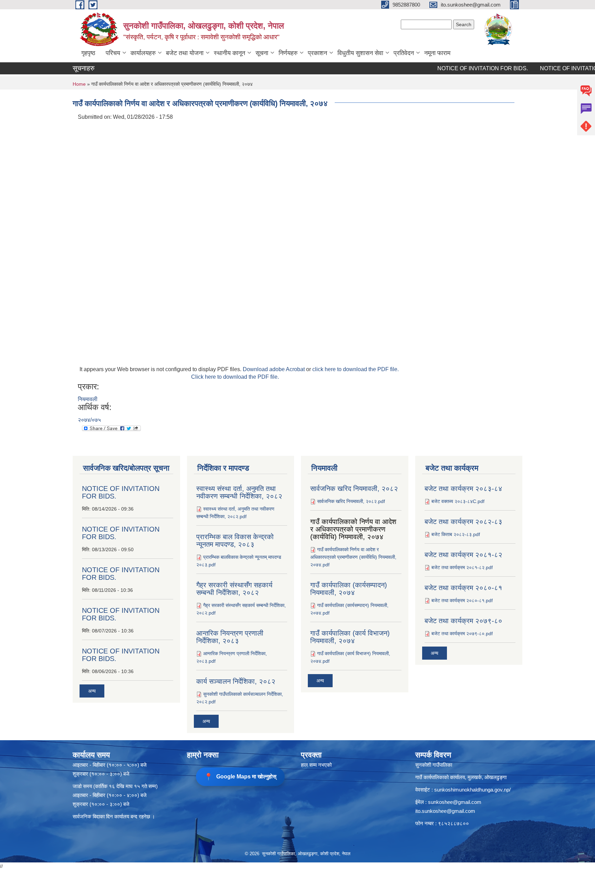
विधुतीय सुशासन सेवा (360, 53)
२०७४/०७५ (89, 420)
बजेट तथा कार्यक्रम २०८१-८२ (463, 554)
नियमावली (87, 399)
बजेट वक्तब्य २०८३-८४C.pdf (457, 501)
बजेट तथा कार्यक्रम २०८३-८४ (463, 488)
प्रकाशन (317, 53)
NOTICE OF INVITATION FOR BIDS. (469, 68)
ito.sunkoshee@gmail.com (445, 811)
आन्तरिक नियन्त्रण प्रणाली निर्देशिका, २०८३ (229, 636)
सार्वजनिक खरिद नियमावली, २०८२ (354, 488)
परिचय (113, 53)
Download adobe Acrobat (274, 369)
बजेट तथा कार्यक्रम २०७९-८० (463, 621)
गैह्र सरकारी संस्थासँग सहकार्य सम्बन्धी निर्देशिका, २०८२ (234, 588)
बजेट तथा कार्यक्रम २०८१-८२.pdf (462, 567)
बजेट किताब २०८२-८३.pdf (455, 534)
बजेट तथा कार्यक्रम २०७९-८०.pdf (462, 633)
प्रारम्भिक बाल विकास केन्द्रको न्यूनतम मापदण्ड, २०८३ (235, 540)
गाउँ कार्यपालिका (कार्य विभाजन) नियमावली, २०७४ (350, 636)
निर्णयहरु (288, 53)
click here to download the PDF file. (355, 369)
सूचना (261, 53)
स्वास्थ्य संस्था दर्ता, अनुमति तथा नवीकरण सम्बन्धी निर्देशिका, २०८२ (239, 492)
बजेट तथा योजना (184, 53)
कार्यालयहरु (143, 53)
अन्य (92, 691)
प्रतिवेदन (404, 53)
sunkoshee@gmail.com (454, 802)
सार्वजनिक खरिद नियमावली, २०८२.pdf (351, 501)
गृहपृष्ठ (88, 53)
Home (79, 84)
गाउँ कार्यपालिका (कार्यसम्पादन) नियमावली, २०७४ (348, 588)
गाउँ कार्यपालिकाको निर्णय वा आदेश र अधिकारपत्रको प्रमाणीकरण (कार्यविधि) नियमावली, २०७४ (353, 529)
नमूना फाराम (437, 53)
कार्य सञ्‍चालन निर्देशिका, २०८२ (235, 681)
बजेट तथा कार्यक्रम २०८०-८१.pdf (462, 600)
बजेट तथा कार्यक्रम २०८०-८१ (463, 587)
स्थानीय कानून (229, 53)
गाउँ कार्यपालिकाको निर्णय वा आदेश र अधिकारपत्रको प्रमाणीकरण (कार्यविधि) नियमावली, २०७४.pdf (353, 557)
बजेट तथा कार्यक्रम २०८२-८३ (463, 521)
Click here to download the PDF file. (235, 377)
